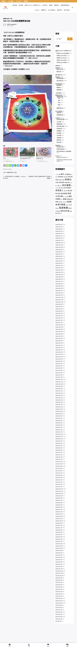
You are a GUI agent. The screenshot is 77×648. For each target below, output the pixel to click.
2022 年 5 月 (58, 340)
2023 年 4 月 (59, 315)
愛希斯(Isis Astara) (62, 57)
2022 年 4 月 (59, 342)
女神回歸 (59, 137)
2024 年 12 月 (59, 270)
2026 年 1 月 (58, 240)
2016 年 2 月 (58, 511)
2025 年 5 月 (58, 258)
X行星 (56, 174)
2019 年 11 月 (59, 409)
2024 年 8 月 (59, 279)
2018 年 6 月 (58, 447)
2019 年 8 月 (58, 415)
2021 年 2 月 (58, 374)
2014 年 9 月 (58, 550)
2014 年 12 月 (59, 543)
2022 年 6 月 (59, 338)
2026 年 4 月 (59, 233)
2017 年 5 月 (58, 477)
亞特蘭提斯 (68, 174)
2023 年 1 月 (58, 322)
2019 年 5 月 (58, 422)
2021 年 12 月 (59, 352)
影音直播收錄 (58, 83)
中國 (59, 174)
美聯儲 (69, 199)
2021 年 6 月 (58, 365)
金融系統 (64, 202)
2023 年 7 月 (58, 308)
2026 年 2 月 (59, 238)
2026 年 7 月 (58, 226)
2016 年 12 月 (59, 488)
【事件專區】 (58, 93)
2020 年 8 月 (59, 388)
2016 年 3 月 (58, 509)
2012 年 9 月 (58, 605)
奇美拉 (68, 179)
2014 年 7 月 (58, 555)
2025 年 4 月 (58, 260)
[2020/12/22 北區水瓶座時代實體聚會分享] (43, 151)
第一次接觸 (65, 196)
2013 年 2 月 (58, 593)
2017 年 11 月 (59, 463)
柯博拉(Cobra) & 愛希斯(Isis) (32, 5)
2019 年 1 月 (58, 431)
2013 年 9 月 (58, 577)
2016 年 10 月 (59, 493)
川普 (58, 185)
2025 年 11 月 (59, 244)
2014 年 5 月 (58, 559)
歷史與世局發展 (61, 119)
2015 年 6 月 (58, 530)
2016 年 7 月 (58, 500)
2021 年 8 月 (58, 361)
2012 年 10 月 (59, 603)
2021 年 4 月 (58, 370)
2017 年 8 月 (58, 470)
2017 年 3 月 (58, 482)
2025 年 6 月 (58, 256)
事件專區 (21, 5)
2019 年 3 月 (58, 427)
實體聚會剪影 (6, 18)
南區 (11, 18)
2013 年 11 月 (59, 573)
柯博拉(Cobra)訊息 (62, 55)
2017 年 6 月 (58, 475)
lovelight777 (13, 24)
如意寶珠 (61, 182)
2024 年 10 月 (59, 274)
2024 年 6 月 (59, 283)
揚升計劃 (59, 142)
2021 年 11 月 (59, 354)
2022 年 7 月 (58, 336)
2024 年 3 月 (59, 290)
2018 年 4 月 (58, 452)
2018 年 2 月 (58, 457)
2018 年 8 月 (58, 443)
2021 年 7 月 (58, 363)
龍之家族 (57, 213)
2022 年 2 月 (59, 347)
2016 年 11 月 (59, 491)
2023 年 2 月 (59, 320)
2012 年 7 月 (58, 609)
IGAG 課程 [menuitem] (10, 1)
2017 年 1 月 (58, 486)
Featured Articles (61, 157)
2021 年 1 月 (58, 377)
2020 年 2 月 (59, 402)
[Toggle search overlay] (72, 7)
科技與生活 (59, 128)
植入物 (65, 190)
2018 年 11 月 (59, 436)
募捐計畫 (59, 10)
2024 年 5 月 (58, 286)
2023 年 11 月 (59, 299)
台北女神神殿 (51, 10)
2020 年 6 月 (59, 393)
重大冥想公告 (60, 80)
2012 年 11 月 (59, 600)
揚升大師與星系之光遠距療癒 (64, 151)
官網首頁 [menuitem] (3, 1)
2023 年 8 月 (59, 306)
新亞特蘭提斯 (67, 188)
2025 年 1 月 (58, 267)
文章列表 (44, 5)
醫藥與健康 (59, 124)
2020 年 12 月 (59, 379)
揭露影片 (59, 87)
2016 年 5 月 (58, 504)
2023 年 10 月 (59, 301)
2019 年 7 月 (58, 418)
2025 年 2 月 (58, 265)
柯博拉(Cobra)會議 (62, 62)
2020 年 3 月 (59, 400)
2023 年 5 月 (58, 313)
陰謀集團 (63, 207)
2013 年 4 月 (58, 589)
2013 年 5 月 (58, 586)
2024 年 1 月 (58, 295)
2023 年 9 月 (59, 304)
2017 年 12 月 (59, 461)
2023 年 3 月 (59, 317)
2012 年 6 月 (58, 612)
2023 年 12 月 (59, 297)
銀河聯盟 (61, 204)
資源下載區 (67, 10)
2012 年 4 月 (58, 616)
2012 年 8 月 (58, 607)
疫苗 (58, 193)
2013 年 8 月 (58, 580)
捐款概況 (57, 65)
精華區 (50, 5)
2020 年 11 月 (59, 381)
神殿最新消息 (60, 114)
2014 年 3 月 (58, 564)
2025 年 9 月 (58, 249)
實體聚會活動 (58, 95)
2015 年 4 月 (58, 534)
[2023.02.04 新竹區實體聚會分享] (10, 151)
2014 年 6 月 (58, 557)
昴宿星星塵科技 (61, 149)
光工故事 (59, 121)
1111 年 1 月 (58, 621)
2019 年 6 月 (58, 420)
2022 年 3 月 (59, 345)
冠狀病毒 (65, 176)
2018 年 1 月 (58, 459)
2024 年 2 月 (59, 292)
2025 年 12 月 (59, 242)
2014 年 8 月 (58, 552)
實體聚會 (43, 10)
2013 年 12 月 (59, 571)
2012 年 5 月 (58, 614)
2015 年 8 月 (58, 525)
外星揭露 (59, 133)
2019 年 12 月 (59, 406)
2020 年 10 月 (59, 384)
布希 (61, 185)
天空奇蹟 (59, 135)
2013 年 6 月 (58, 584)
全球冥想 (60, 177)
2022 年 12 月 (59, 324)
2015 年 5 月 (58, 532)
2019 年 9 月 (58, 413)
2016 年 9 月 (58, 495)
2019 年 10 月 (59, 411)
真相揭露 (64, 193)
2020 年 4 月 (59, 397)
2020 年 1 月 (58, 404)
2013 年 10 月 (59, 575)
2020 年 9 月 (59, 386)
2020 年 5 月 (58, 395)
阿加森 (67, 204)
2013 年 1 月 (58, 596)
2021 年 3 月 (58, 372)
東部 (59, 104)
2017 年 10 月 (59, 466)
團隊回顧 (59, 89)
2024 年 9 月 (59, 276)
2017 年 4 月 (58, 479)
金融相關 (59, 130)
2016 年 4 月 (58, 507)
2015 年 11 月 (59, 518)
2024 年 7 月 (58, 281)
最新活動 (14, 5)
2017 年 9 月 (58, 468)
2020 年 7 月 (58, 390)
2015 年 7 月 (58, 527)
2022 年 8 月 (59, 333)
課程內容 (59, 71)
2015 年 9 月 (58, 523)
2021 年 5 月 (58, 368)
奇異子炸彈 (61, 180)
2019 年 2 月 (58, 429)
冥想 (69, 177)
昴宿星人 (59, 190)
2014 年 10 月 (59, 548)
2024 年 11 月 (59, 272)
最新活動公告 (58, 74)
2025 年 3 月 (58, 263)
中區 (59, 102)
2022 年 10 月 (59, 329)
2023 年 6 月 (59, 311)
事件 (62, 174)
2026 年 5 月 (58, 231)
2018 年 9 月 (58, 441)
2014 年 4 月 (58, 561)
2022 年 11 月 (59, 327)
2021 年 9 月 (58, 359)
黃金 (71, 211)
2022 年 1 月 (58, 349)
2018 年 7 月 (58, 445)
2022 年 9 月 (59, 331)
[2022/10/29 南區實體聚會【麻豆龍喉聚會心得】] (27, 151)
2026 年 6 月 (59, 228)
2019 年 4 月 (58, 425)
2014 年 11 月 (59, 545)
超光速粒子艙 (60, 146)
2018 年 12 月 (59, 434)
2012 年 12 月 (59, 598)
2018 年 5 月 (58, 450)
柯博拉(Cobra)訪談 (62, 60)
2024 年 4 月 (59, 288)
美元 (62, 199)
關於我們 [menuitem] (26, 1)
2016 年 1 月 (58, 514)
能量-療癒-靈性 (60, 126)
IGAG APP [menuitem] (18, 1)
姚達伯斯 (67, 182)
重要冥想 (56, 5)
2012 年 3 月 (58, 618)
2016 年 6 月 (58, 502)
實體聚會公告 (60, 108)
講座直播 (59, 85)
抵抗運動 (66, 185)
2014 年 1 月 (58, 568)
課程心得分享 (60, 69)
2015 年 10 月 (59, 520)
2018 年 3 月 (58, 454)
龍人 (61, 213)
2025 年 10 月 (59, 247)
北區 (59, 100)
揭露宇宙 (59, 140)
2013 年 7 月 (58, 582)
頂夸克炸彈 (64, 211)
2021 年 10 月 (59, 356)
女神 (56, 182)
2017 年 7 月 (58, 472)
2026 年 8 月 (59, 224)
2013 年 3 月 (58, 591)
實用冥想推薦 (60, 78)
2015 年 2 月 (58, 539)
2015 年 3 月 (58, 536)
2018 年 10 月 (59, 438)
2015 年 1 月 (58, 541)
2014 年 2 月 (58, 566)
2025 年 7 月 (58, 254)
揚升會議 (61, 187)
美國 (64, 199)
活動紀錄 (59, 112)
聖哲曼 (60, 202)
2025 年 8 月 (58, 251)
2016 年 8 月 (58, 498)
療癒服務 (57, 145)
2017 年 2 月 (58, 484)
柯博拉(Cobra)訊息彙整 (63, 53)
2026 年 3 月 (59, 235)
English (57, 155)
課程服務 (57, 67)
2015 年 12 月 (59, 516)
